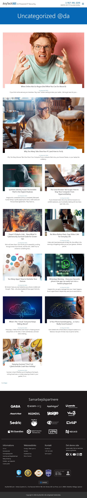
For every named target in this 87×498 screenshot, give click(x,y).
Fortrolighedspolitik (8, 453)
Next (5, 383)
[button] (67, 455)
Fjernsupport (48, 453)
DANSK (44, 482)
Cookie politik (6, 463)
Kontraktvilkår (6, 451)
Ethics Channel (27, 456)
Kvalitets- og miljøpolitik (9, 461)
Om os (4, 448)
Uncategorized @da (43, 90)
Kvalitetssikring (27, 453)
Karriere (26, 451)
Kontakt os (47, 448)
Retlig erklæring (7, 458)
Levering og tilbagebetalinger (10, 456)
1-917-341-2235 (73, 2)
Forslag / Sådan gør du (30, 448)
